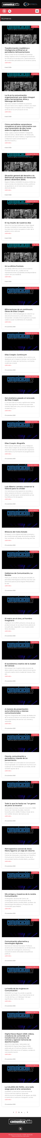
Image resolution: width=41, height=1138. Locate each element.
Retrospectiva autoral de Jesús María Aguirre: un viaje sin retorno (20, 850)
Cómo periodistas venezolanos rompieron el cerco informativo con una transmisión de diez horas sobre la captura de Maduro (20, 127)
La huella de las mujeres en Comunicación (17, 990)
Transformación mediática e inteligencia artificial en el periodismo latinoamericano (17, 50)
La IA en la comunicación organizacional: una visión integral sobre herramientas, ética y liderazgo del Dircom (20, 98)
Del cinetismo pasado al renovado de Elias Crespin (20, 399)
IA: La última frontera (14, 266)
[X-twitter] (20, 1128)
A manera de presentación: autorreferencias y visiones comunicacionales (16, 711)
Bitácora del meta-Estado (16, 532)
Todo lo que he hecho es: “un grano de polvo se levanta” (20, 805)
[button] (37, 11)
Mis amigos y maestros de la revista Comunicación (20, 895)
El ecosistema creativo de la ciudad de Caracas (20, 665)
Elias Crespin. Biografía (15, 443)
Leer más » (8, 62)
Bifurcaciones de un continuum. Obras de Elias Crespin (19, 310)
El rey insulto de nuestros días (18, 223)
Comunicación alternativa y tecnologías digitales (17, 942)
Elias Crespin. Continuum (16, 355)
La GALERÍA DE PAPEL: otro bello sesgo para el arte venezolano (19, 1088)
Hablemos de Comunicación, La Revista (19, 574)
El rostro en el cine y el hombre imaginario (18, 620)
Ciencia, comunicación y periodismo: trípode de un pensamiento (16, 758)
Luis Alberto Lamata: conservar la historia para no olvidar (19, 488)
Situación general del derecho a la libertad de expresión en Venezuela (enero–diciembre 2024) (20, 178)
